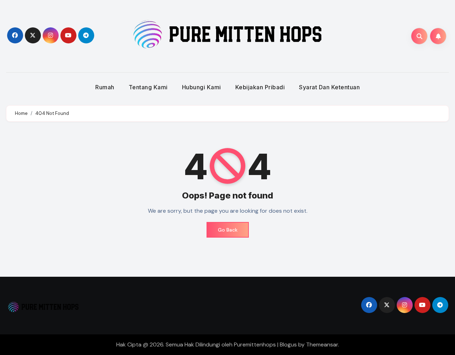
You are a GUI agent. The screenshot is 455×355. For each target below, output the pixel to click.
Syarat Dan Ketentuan (329, 87)
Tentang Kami (148, 87)
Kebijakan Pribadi (260, 87)
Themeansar (322, 344)
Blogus (288, 344)
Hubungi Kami (201, 87)
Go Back (227, 230)
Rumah (104, 87)
